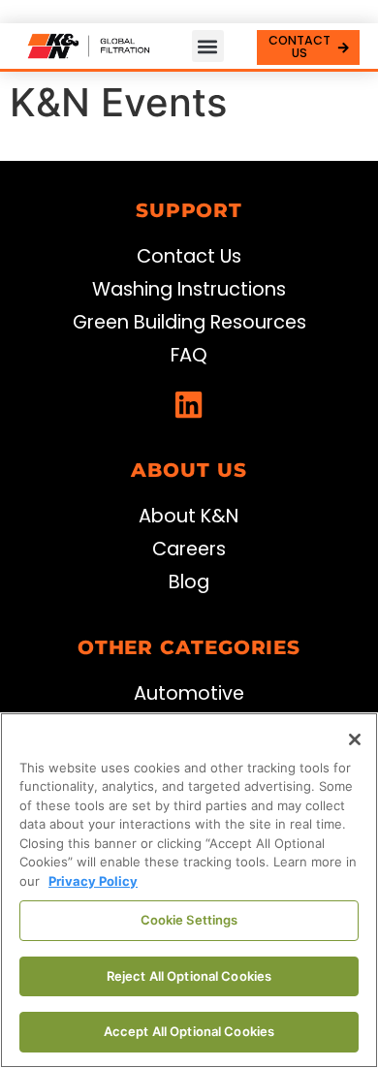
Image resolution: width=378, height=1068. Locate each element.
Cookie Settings (189, 919)
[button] (208, 46)
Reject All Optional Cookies (189, 976)
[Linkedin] (188, 405)
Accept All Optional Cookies (189, 1031)
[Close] (354, 739)
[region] (189, 890)
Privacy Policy (93, 881)
